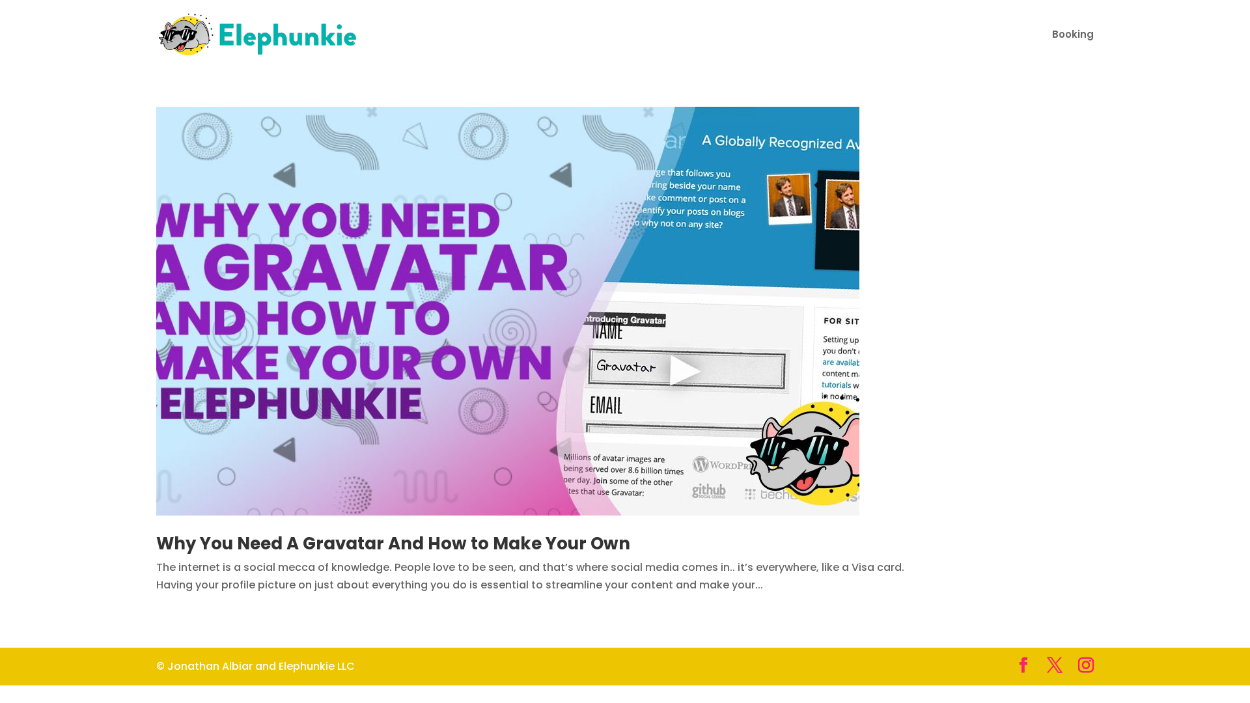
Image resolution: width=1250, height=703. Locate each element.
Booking (1073, 35)
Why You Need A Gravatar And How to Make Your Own (393, 543)
